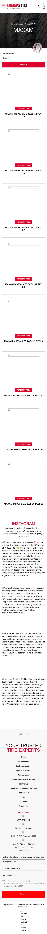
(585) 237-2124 (23, 820)
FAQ (23, 797)
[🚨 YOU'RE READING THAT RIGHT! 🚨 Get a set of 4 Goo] (23, 563)
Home (13, 24)
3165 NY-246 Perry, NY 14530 (23, 836)
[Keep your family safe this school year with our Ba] (23, 700)
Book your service (23, 766)
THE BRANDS (8, 54)
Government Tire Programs (23, 779)
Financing (23, 784)
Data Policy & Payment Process (23, 788)
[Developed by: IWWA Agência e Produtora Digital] (24, 921)
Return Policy (23, 793)
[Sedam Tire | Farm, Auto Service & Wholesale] (17, 6)
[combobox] (5, 868)
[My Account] (38, 6)
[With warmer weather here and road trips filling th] (23, 654)
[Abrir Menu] (3, 5)
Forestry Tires (23, 24)
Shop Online (23, 762)
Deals (23, 757)
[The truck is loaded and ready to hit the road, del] (23, 608)
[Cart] (44, 6)
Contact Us (23, 806)
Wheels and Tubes (23, 770)
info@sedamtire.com (23, 828)
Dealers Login (23, 775)
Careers (23, 802)
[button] (23, 58)
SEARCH (23, 65)
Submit (23, 894)
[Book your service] (37, 47)
